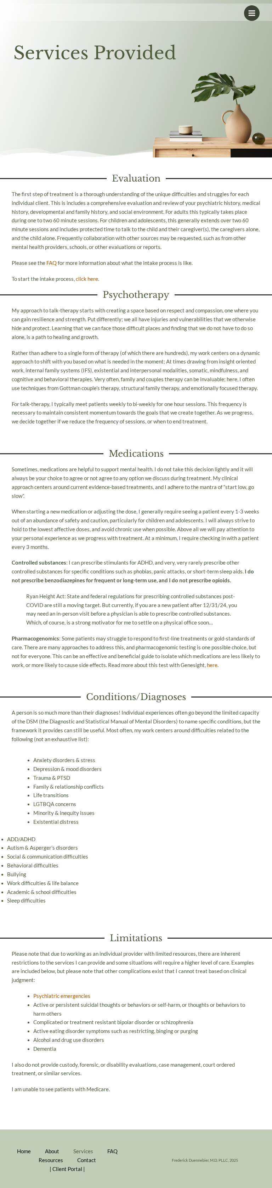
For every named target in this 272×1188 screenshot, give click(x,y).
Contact (86, 1160)
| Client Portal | (67, 1169)
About (52, 1151)
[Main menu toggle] (252, 13)
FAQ (51, 263)
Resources (51, 1160)
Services (83, 1151)
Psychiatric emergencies (61, 996)
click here (87, 279)
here (212, 665)
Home (24, 1151)
